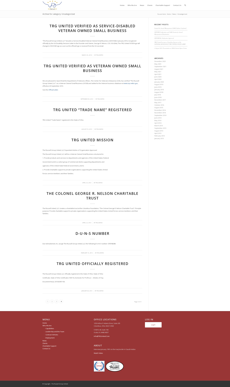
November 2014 (160, 113)
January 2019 (159, 89)
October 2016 (159, 105)
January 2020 (159, 82)
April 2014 (157, 123)
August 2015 (158, 107)
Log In (153, 325)
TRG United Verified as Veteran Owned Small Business (92, 68)
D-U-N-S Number (92, 233)
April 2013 (157, 133)
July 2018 (157, 95)
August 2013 (158, 131)
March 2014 (158, 126)
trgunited (99, 55)
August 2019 (158, 84)
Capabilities (50, 328)
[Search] (185, 5)
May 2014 (157, 120)
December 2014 (160, 110)
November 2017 (160, 100)
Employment (50, 338)
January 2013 (159, 138)
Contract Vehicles (52, 335)
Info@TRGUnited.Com (101, 336)
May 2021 (157, 72)
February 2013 (159, 136)
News (45, 341)
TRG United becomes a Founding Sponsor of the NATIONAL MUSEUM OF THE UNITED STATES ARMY (170, 43)
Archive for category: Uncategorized (59, 14)
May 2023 (157, 64)
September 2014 (160, 115)
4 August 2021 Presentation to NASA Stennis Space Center (170, 48)
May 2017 (157, 102)
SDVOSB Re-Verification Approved (164, 38)
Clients (45, 343)
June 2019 (157, 87)
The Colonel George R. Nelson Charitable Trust (92, 196)
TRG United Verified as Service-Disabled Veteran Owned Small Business (92, 28)
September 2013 (160, 128)
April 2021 (157, 74)
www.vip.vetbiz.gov (131, 83)
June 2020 (157, 77)
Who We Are (47, 325)
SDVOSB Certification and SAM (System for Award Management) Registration (168, 33)
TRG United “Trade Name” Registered (92, 109)
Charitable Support (49, 346)
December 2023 (160, 61)
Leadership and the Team (55, 331)
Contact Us (46, 348)
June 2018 (157, 97)
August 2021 (158, 69)
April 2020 (157, 79)
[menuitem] (122, 5)
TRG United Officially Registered (92, 263)
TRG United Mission (92, 139)
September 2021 (160, 66)
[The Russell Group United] (52, 5)
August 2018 (158, 92)
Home (45, 323)
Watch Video (98, 353)
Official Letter (53, 90)
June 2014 (157, 118)
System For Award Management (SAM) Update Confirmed (170, 28)
